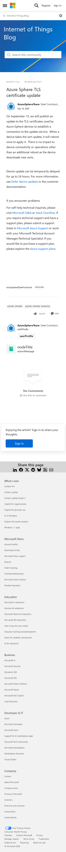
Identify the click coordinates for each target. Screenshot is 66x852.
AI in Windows (10, 515)
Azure (7, 718)
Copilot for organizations (15, 504)
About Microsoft (11, 782)
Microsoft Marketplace (14, 747)
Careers (7, 776)
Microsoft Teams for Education (17, 614)
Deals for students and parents (18, 637)
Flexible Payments (12, 585)
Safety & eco (10, 842)
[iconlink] (11, 349)
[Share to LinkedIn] (15, 469)
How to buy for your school (16, 625)
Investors (8, 799)
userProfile (26, 336)
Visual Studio (10, 759)
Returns (7, 562)
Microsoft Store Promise (15, 579)
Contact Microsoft (24, 835)
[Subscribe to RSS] (45, 469)
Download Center (12, 550)
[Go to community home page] (12, 5)
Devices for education (14, 608)
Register (46, 5)
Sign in (19, 443)
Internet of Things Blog (18, 15)
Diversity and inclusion (14, 805)
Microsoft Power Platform (15, 683)
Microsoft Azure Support (32, 228)
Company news (11, 788)
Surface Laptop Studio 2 (14, 498)
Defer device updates (24, 181)
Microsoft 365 (10, 678)
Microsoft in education (14, 602)
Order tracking (10, 567)
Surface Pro (9, 486)
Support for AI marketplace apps (18, 736)
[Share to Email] (51, 469)
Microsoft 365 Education (15, 620)
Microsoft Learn (11, 730)
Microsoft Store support (14, 556)
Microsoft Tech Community (16, 741)
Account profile (11, 544)
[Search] (36, 5)
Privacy (39, 835)
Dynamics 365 (10, 672)
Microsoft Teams (11, 689)
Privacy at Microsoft (13, 794)
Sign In (57, 5)
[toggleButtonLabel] (60, 15)
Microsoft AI (9, 660)
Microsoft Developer (13, 724)
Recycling (24, 842)
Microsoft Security (12, 666)
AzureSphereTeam (28, 104)
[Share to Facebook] (21, 469)
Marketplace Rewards (14, 753)
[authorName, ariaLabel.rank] (11, 106)
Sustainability (10, 817)
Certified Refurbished (13, 573)
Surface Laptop (11, 492)
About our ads (39, 842)
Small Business (11, 701)
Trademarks (44, 839)
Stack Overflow (45, 213)
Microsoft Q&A (22, 213)
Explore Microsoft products (16, 521)
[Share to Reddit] (33, 469)
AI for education (11, 643)
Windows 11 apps (12, 527)
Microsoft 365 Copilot (14, 695)
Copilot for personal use (15, 509)
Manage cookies (11, 839)
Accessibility (9, 811)
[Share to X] (27, 469)
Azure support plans (43, 249)
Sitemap (8, 835)
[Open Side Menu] (5, 5)
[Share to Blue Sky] (39, 469)
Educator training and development (20, 631)
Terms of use (28, 839)
